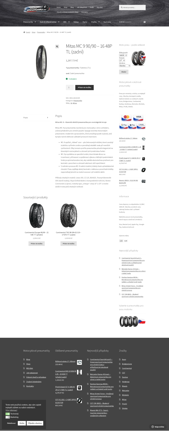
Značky (94, 22)
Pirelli (124, 404)
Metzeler (125, 390)
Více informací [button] (11, 410)
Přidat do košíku (84, 87)
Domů (28, 32)
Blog (72, 7)
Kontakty (85, 12)
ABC (65, 22)
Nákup (76, 22)
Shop (65, 7)
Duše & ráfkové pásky (48, 22)
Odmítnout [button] (11, 423)
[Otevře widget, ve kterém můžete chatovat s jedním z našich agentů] (158, 427)
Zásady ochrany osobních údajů (67, 12)
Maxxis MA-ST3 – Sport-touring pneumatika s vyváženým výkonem (99, 413)
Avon (124, 359)
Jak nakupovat (82, 7)
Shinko (124, 408)
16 (71, 103)
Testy (85, 22)
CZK (121, 241)
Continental (127, 368)
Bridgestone (127, 364)
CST (123, 373)
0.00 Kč (125, 22)
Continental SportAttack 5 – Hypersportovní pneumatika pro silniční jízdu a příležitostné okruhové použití (133, 261)
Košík (92, 7)
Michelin (125, 395)
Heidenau (125, 381)
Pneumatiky (28, 22)
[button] (57, 46)
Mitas (75, 103)
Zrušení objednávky (33, 381)
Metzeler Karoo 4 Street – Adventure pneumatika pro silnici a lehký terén (134, 271)
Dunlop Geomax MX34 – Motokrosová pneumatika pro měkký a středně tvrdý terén (132, 279)
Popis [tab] (25, 117)
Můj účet (100, 7)
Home (59, 7)
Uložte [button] (21, 423)
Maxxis (124, 386)
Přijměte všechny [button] (35, 423)
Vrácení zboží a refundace (36, 377)
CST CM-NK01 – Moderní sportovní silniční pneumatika (132, 295)
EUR (125, 241)
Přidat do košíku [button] (36, 244)
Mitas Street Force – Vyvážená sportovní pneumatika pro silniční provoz (132, 288)
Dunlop (125, 377)
